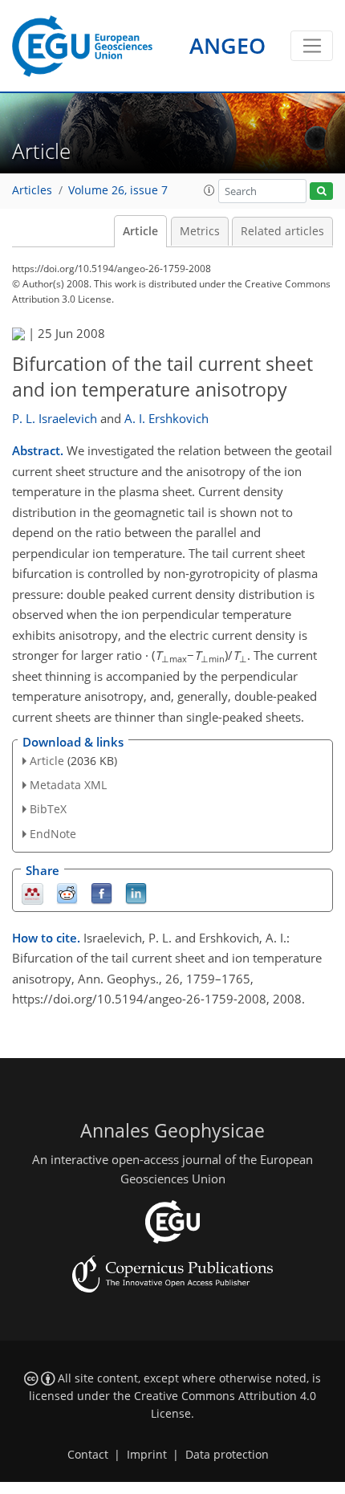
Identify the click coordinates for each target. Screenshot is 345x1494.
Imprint (147, 1454)
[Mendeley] (32, 892)
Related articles (282, 231)
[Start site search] (321, 191)
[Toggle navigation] (311, 46)
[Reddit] (67, 892)
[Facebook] (101, 892)
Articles (32, 190)
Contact (87, 1454)
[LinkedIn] (136, 892)
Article (140, 231)
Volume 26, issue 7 (118, 190)
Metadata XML (68, 784)
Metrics (200, 231)
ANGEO (227, 45)
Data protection (227, 1454)
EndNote (53, 833)
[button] (209, 190)
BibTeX (48, 808)
